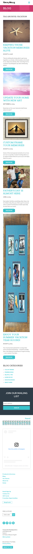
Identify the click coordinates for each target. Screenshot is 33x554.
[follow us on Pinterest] (7, 523)
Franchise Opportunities (10, 498)
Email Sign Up (7, 491)
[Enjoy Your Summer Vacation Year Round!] (16, 273)
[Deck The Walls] (18, 3)
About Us (5, 480)
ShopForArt (7, 502)
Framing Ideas (9, 372)
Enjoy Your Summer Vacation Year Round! (15, 337)
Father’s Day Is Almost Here (13, 192)
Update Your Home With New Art (16, 99)
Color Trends (9, 369)
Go (14, 515)
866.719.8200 (6, 537)
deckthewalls (9, 465)
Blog (4, 476)
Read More (9, 69)
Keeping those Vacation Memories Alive (16, 47)
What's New (8, 382)
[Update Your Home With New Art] (16, 84)
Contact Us (6, 493)
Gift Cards (6, 496)
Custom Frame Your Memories (13, 144)
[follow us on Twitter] (13, 523)
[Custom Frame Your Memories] (16, 128)
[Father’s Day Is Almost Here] (16, 177)
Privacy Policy (7, 543)
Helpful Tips (9, 374)
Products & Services (9, 474)
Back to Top (8, 547)
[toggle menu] (29, 2)
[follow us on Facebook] (4, 523)
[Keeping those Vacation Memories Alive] (16, 31)
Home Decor (8, 377)
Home (4, 483)
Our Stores (6, 478)
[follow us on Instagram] (10, 523)
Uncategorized (10, 380)
